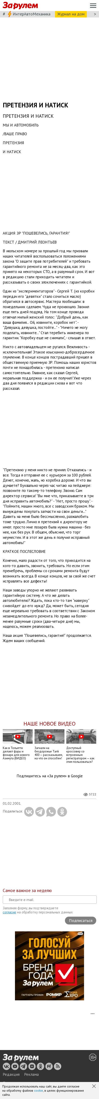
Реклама (31, 1074)
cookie (38, 1090)
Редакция (11, 1074)
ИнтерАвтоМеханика (31, 14)
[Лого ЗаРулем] (20, 5)
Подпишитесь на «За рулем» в (50, 776)
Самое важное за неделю (27, 890)
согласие (9, 912)
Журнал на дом (70, 14)
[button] (94, 1086)
